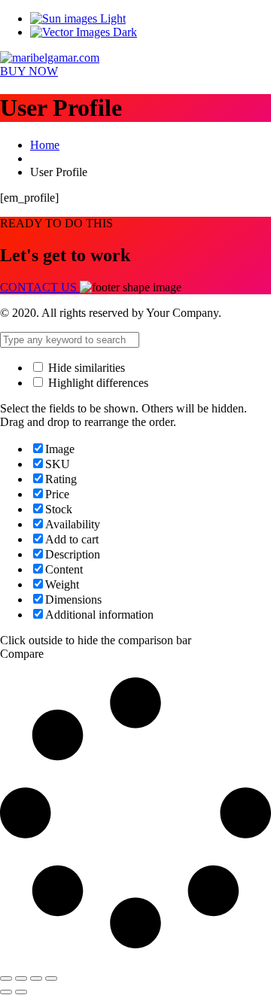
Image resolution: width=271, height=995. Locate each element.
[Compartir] (36, 978)
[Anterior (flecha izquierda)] (6, 992)
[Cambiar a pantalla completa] (21, 978)
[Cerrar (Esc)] (51, 978)
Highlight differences (96, 382)
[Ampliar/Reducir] (6, 978)
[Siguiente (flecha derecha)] (21, 992)
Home (44, 144)
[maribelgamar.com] (49, 57)
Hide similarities (85, 367)
